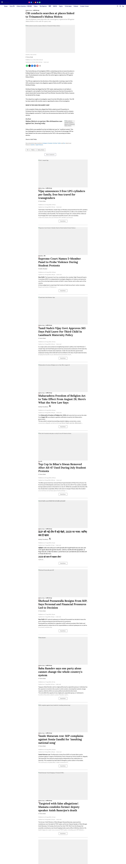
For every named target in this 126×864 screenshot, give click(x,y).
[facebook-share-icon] (32, 66)
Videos (36, 6)
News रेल (12, 6)
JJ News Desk (29, 57)
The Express (43, 6)
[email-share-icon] (37, 66)
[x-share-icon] (29, 66)
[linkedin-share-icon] (35, 66)
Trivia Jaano (68, 6)
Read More (63, 221)
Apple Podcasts (39, 144)
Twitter (59, 143)
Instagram (45, 143)
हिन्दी (50, 6)
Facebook (50, 143)
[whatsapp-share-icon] (27, 66)
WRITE (55, 6)
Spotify (32, 144)
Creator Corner (84, 6)
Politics (33, 150)
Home (6, 6)
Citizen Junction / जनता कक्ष (24, 6)
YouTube (55, 143)
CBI (27, 150)
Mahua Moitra (41, 150)
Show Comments (50, 154)
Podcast (76, 6)
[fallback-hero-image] (63, 173)
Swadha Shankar (42, 268)
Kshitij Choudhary (43, 407)
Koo (64, 143)
